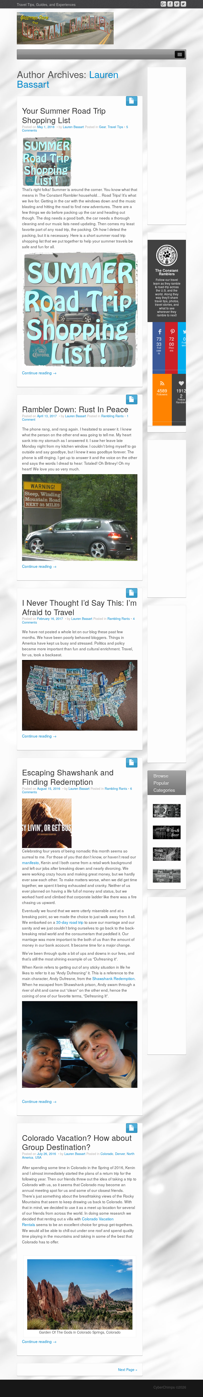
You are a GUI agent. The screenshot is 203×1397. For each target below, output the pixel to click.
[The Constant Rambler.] (65, 27)
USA (38, 1157)
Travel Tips (115, 127)
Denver (120, 1153)
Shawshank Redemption (113, 978)
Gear (102, 127)
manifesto (30, 862)
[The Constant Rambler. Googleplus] (163, 4)
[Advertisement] (167, 146)
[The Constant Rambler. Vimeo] (176, 4)
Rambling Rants (112, 416)
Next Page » (127, 1369)
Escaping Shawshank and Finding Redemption (68, 777)
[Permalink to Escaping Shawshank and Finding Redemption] (47, 822)
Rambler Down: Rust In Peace (75, 408)
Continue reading (39, 372)
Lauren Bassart (73, 127)
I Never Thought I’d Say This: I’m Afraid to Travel (79, 607)
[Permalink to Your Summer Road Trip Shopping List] (47, 161)
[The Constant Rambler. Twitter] (183, 4)
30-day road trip (69, 922)
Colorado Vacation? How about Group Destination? (77, 1142)
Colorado (107, 1153)
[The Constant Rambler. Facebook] (170, 4)
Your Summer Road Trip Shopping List (64, 115)
